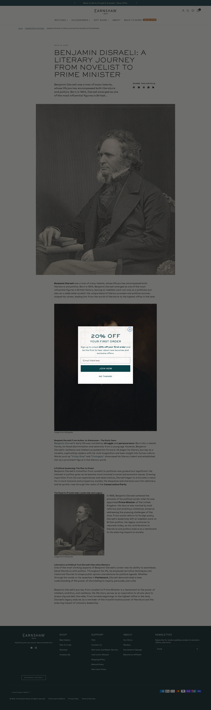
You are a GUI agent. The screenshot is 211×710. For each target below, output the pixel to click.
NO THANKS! (105, 376)
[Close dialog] (130, 329)
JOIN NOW (105, 368)
